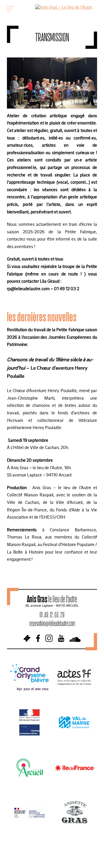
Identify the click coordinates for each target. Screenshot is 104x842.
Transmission (52, 37)
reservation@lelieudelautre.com (52, 623)
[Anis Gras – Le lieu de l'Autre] (63, 7)
